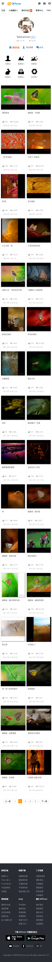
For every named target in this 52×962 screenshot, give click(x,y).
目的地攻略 (5, 912)
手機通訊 (39, 883)
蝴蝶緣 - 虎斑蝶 (8, 777)
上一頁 (8, 801)
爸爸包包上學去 (34, 467)
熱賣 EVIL (23, 923)
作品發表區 (5, 887)
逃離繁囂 (5, 378)
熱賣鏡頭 (22, 916)
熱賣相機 (22, 912)
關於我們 (39, 904)
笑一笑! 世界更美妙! (10, 689)
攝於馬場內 (32, 556)
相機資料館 (23, 876)
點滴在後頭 (6, 334)
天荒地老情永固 (34, 245)
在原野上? (32, 644)
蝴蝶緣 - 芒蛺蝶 (34, 112)
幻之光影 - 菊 (7, 245)
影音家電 (39, 891)
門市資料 (22, 904)
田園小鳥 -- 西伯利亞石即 (12, 290)
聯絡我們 (39, 908)
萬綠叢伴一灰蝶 (34, 423)
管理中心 (39, 10)
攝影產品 (39, 880)
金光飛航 (31, 201)
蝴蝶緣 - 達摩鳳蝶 (9, 733)
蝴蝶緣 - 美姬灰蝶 (9, 556)
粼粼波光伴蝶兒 (34, 733)
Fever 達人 (5, 880)
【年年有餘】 (7, 157)
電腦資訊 (39, 887)
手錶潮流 (39, 895)
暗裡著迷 (31, 689)
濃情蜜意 (5, 112)
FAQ (49, 10)
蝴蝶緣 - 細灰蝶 (34, 511)
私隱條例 (39, 923)
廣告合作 (39, 912)
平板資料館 (23, 887)
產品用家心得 (24, 891)
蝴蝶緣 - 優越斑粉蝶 (36, 600)
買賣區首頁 (40, 876)
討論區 (4, 891)
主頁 (3, 10)
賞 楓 (4, 201)
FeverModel (6, 883)
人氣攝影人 (13, 10)
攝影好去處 (5, 904)
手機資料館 (23, 883)
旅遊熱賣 (4, 908)
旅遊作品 (4, 916)
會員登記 (39, 916)
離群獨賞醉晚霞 (8, 467)
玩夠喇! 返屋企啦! (35, 777)
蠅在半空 (31, 378)
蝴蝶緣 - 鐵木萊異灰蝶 (11, 600)
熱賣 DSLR (23, 920)
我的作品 (26, 10)
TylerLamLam (23, 36)
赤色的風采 (32, 334)
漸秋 (4, 423)
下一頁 (44, 801)
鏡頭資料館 (23, 880)
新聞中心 (4, 876)
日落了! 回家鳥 (33, 157)
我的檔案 (29, 47)
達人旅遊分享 (6, 920)
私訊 (41, 47)
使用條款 (39, 920)
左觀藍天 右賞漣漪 (35, 290)
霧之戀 (4, 644)
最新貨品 (22, 908)
